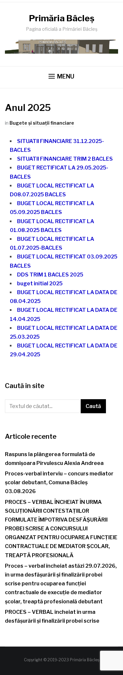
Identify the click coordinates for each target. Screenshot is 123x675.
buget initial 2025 (40, 283)
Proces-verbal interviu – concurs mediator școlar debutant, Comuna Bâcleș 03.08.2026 (59, 482)
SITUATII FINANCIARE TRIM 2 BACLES (65, 159)
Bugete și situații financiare (42, 123)
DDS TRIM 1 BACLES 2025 (50, 275)
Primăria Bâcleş (61, 18)
